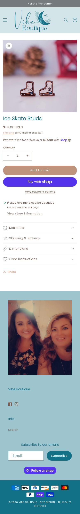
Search (13, 430)
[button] (5, 20)
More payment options (40, 191)
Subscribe (59, 455)
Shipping (8, 132)
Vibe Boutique (28, 502)
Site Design (47, 502)
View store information (24, 213)
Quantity (9, 147)
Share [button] (12, 272)
